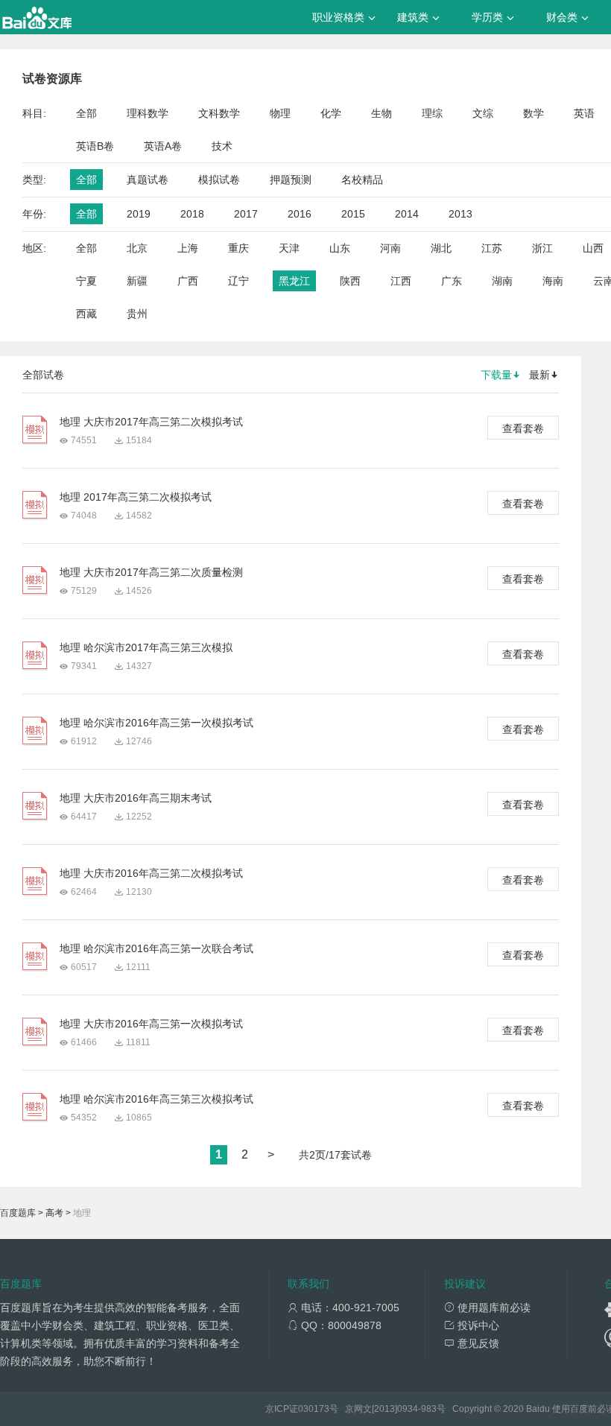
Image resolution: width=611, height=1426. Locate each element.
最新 (539, 375)
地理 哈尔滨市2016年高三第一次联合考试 (156, 948)
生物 (381, 113)
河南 (390, 248)
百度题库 (18, 1213)
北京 (137, 248)
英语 (584, 113)
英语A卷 (163, 146)
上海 (187, 248)
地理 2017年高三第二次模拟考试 (136, 497)
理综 (432, 113)
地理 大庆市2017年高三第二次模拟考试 (151, 422)
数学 (533, 113)
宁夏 (86, 281)
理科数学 (147, 113)
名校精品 (362, 180)
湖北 (441, 248)
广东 (451, 281)
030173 (313, 1409)
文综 (482, 113)
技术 (222, 146)
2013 (460, 214)
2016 (299, 214)
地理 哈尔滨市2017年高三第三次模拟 (146, 647)
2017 (246, 214)
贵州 (137, 314)
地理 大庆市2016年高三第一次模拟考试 (151, 1024)
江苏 (491, 248)
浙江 (542, 248)
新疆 (137, 281)
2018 (192, 214)
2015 (353, 214)
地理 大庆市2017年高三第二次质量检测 (151, 572)
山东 (339, 248)
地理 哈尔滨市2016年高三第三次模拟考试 (156, 1099)
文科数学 (219, 113)
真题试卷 (147, 180)
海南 (552, 281)
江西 (400, 281)
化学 (330, 113)
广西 (187, 281)
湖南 (502, 281)
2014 (407, 214)
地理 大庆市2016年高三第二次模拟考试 (151, 873)
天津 (289, 248)
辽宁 (238, 281)
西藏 (86, 314)
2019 (139, 214)
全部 (86, 113)
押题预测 (290, 180)
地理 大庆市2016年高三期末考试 (136, 798)
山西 (593, 248)
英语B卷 (95, 146)
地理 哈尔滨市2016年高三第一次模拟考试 (156, 723)
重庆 (238, 248)
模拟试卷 (219, 180)
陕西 (350, 281)
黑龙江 (294, 281)
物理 (280, 113)
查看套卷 (523, 428)
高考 (54, 1213)
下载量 (496, 375)
